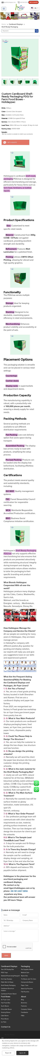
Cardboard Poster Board (8, 994)
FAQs (22, 1015)
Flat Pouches (25, 992)
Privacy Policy (9, 1035)
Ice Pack (3, 1022)
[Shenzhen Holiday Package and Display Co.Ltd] (20, 7)
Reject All (8, 1053)
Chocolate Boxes (6, 1009)
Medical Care (25, 972)
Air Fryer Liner (5, 1000)
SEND (6, 955)
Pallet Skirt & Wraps (7, 982)
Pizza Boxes (5, 1019)
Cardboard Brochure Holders (7, 989)
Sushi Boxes (5, 1006)
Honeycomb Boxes (27, 982)
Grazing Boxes (5, 1012)
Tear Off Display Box (7, 969)
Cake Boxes (5, 1015)
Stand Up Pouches (27, 988)
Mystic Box (24, 976)
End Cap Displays (6, 979)
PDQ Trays (4, 972)
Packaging (25, 966)
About (23, 997)
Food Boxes (5, 997)
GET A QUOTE (34, 2)
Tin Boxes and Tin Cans (28, 979)
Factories (24, 1006)
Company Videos (26, 1009)
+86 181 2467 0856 (19, 891)
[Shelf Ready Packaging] (20, 16)
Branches (24, 1003)
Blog (22, 1000)
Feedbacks (24, 1012)
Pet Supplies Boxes (27, 969)
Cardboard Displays (16, 24)
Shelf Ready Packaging (10, 27)
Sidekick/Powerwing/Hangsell (10, 976)
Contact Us (5, 1027)
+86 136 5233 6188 (25, 2)
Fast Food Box (5, 1003)
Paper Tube (24, 985)
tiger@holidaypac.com (10, 2)
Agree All (22, 1053)
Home (4, 24)
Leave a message (11, 910)
